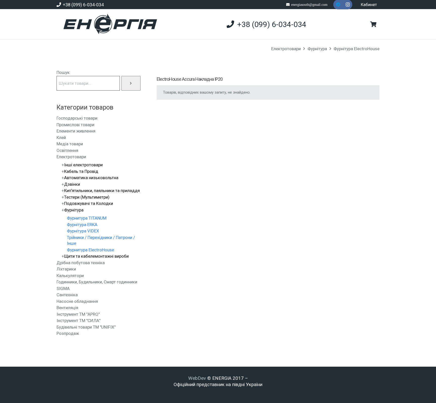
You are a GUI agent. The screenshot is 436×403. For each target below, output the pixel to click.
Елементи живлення (76, 130)
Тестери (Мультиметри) (87, 197)
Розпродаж (68, 333)
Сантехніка (67, 294)
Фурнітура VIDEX (83, 230)
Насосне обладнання (77, 301)
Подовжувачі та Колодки (88, 203)
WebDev (197, 378)
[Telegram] (338, 4)
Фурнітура (317, 48)
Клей (61, 137)
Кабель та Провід (81, 171)
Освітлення (67, 150)
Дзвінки (72, 184)
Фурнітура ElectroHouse (356, 48)
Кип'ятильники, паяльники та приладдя (102, 190)
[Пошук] (131, 83)
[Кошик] (373, 24)
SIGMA (63, 288)
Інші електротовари (83, 164)
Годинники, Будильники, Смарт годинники (97, 281)
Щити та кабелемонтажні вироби (96, 256)
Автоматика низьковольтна (91, 177)
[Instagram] (347, 4)
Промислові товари (75, 124)
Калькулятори (70, 275)
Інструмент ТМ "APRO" (78, 314)
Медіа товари (70, 143)
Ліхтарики (66, 269)
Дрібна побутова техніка (81, 262)
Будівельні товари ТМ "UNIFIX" (86, 327)
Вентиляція (67, 307)
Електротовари (286, 48)
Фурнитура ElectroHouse (90, 249)
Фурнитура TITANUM (86, 218)
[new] (108, 24)
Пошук (63, 72)
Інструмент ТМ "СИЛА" (78, 320)
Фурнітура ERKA (82, 224)
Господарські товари (77, 118)
